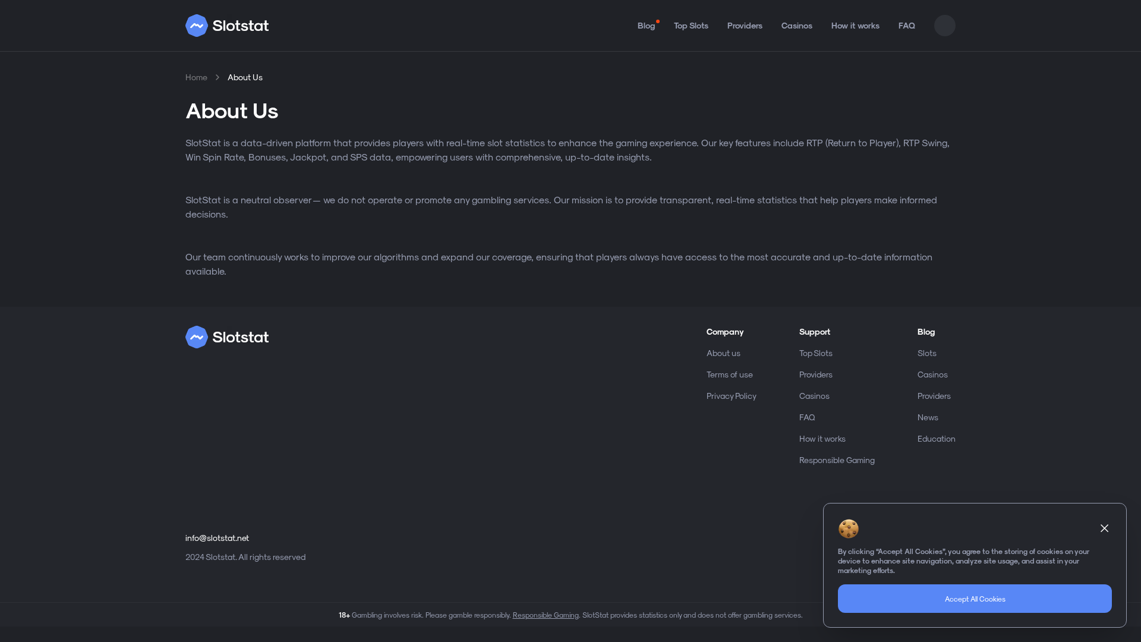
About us (723, 353)
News (928, 417)
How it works (855, 25)
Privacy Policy (732, 396)
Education (937, 438)
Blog (646, 25)
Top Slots (691, 25)
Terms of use (730, 374)
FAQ (907, 25)
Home (196, 77)
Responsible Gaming (837, 460)
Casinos (796, 25)
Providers (744, 25)
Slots (927, 353)
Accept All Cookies (975, 598)
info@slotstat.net (217, 538)
